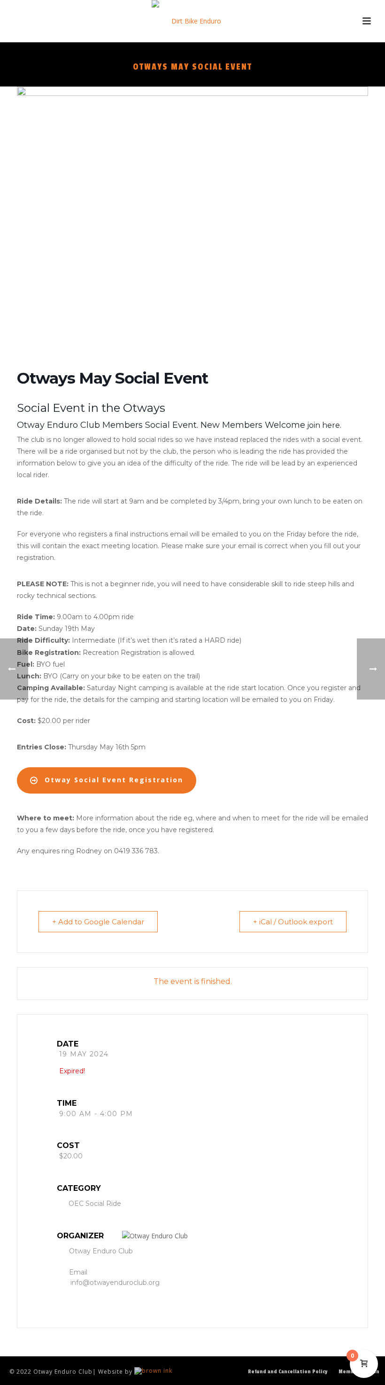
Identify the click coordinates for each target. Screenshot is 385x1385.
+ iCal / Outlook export (293, 921)
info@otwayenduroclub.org (115, 1282)
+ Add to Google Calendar (98, 921)
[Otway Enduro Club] (193, 21)
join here (322, 425)
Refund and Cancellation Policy (287, 1372)
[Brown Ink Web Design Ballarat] (153, 1372)
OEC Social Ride (95, 1203)
